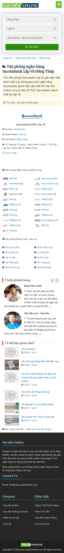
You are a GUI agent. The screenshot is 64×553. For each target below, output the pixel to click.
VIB (11, 199)
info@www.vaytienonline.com (23, 485)
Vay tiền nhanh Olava (46, 517)
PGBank (13, 220)
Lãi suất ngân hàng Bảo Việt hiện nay (40, 361)
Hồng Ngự (10, 252)
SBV (43, 225)
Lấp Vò (22, 134)
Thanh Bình (10, 267)
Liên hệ (7, 524)
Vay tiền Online (44, 429)
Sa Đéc (40, 257)
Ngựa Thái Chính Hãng (47, 505)
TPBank (45, 199)
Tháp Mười (42, 267)
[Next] (57, 281)
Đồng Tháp (22, 139)
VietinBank (14, 183)
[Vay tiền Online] (27, 4)
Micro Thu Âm (43, 511)
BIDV (11, 189)
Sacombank (19, 129)
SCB (11, 209)
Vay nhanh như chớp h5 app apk (37, 416)
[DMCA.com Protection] (32, 544)
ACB (11, 178)
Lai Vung (41, 252)
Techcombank (48, 183)
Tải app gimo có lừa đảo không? (37, 404)
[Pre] (53, 281)
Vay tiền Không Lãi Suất (15, 511)
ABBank (45, 204)
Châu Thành (43, 247)
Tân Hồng (42, 262)
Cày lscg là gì (28, 348)
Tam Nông (10, 262)
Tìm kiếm (33, 47)
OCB (11, 215)
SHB (43, 209)
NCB (11, 230)
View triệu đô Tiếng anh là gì (35, 391)
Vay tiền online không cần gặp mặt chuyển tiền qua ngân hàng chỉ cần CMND (38, 377)
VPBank (45, 189)
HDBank (13, 225)
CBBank (45, 215)
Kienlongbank (48, 220)
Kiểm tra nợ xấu (11, 517)
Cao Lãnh (9, 247)
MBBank (13, 204)
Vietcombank (47, 178)
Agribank (13, 194)
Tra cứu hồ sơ (43, 524)
